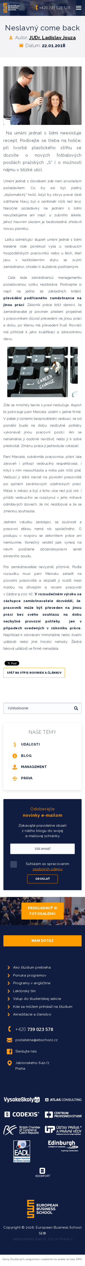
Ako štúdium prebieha (32, 967)
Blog (26, 756)
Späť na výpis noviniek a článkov (34, 672)
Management (34, 767)
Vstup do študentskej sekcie (37, 999)
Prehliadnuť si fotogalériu (42, 911)
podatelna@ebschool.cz (36, 1040)
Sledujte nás (25, 1051)
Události (30, 744)
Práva (27, 778)
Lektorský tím (24, 991)
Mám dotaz (43, 941)
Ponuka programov (29, 975)
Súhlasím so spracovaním (47, 866)
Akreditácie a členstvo (32, 1014)
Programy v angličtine (32, 983)
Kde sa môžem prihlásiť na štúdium (43, 1007)
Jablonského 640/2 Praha (32, 1066)
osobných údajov (48, 869)
